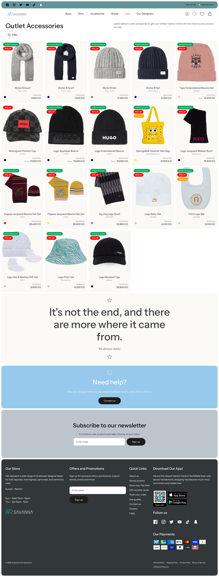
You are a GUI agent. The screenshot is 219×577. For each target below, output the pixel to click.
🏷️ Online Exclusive (206, 5)
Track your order (137, 494)
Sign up (136, 441)
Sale (127, 13)
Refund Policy (159, 563)
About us (134, 476)
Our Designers (145, 13)
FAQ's (132, 513)
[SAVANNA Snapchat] (40, 5)
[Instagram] (14, 5)
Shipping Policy (172, 563)
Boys (68, 13)
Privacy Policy (185, 563)
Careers (133, 508)
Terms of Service (198, 563)
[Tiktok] (34, 5)
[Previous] (74, 4)
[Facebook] (7, 5)
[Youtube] (27, 5)
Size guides (135, 499)
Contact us (135, 504)
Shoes (114, 13)
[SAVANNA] (17, 13)
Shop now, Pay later (139, 485)
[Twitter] (20, 5)
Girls (80, 13)
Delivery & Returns (161, 567)
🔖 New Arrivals (190, 5)
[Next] (144, 4)
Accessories (97, 13)
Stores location (137, 480)
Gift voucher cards (139, 490)
